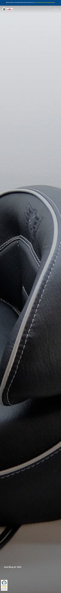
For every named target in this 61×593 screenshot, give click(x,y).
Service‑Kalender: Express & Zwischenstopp (45, 2)
